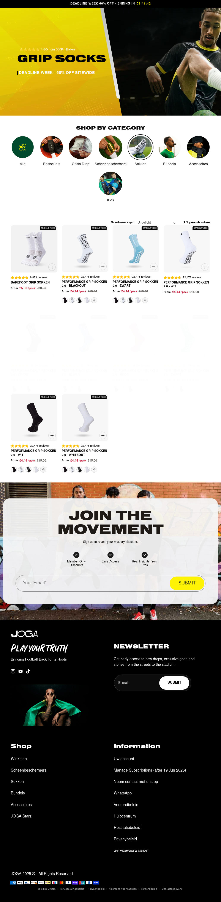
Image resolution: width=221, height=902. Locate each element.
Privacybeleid (125, 839)
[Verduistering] (72, 300)
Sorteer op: (121, 222)
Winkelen (19, 759)
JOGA (52, 889)
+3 (94, 300)
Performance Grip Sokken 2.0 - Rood (135, 373)
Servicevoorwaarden (132, 851)
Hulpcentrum (125, 817)
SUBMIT (187, 583)
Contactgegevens (172, 889)
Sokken (17, 782)
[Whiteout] (87, 300)
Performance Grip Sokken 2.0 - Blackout (84, 284)
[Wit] (65, 300)
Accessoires (21, 805)
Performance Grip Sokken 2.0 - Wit (186, 284)
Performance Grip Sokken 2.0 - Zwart (135, 284)
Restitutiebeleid (127, 828)
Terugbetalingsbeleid (72, 889)
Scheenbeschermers (28, 771)
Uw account (124, 759)
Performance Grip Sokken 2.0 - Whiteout (84, 453)
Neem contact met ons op (136, 782)
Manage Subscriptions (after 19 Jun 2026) (150, 771)
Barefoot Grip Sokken (30, 282)
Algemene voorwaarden (123, 889)
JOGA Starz (21, 817)
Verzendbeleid (126, 805)
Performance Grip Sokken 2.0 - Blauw (84, 373)
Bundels (18, 794)
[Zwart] (79, 300)
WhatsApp (123, 794)
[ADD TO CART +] (52, 267)
